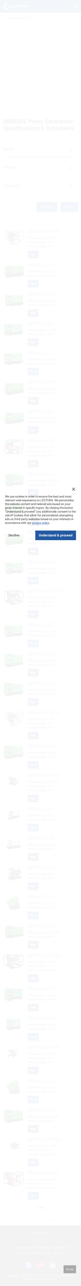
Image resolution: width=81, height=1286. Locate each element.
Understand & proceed (55, 535)
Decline (14, 535)
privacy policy (40, 522)
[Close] (73, 489)
